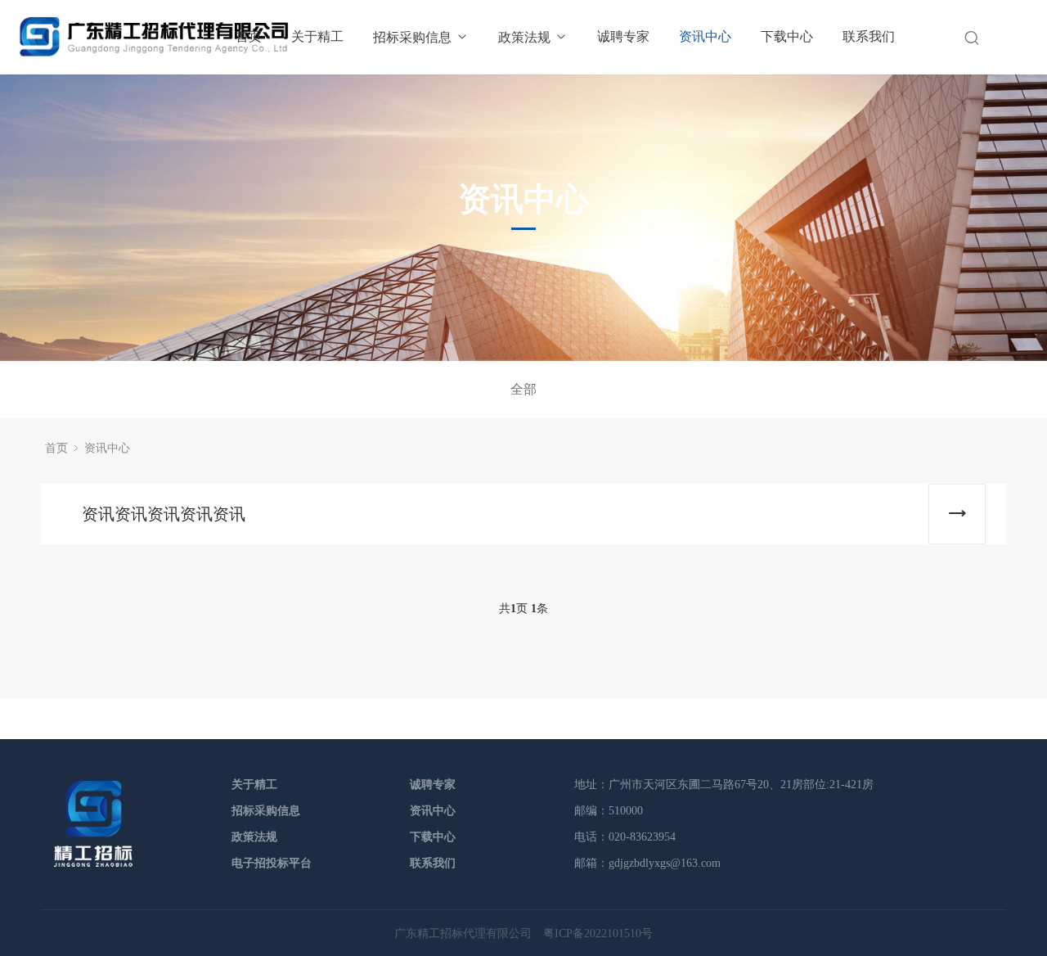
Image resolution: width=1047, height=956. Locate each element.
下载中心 (787, 36)
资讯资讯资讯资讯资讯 (163, 514)
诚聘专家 (623, 36)
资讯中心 (705, 36)
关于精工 (317, 36)
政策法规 (524, 37)
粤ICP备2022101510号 (598, 933)
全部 (523, 389)
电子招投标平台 (271, 863)
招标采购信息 (412, 37)
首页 (249, 36)
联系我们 (869, 36)
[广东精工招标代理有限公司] (93, 864)
